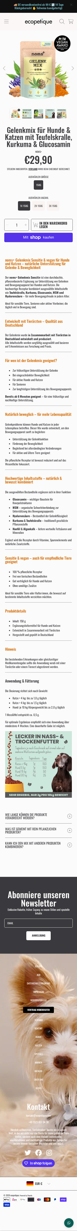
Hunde (39, 1037)
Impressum (38, 992)
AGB (38, 974)
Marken (38, 1062)
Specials (38, 1054)
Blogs (38, 1088)
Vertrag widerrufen (38, 1009)
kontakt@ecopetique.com (38, 1115)
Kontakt (39, 1028)
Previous (4, 68)
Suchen (38, 966)
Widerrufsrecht (38, 1000)
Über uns (38, 1079)
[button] (6, 21)
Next (72, 68)
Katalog (38, 1071)
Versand (32, 169)
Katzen (38, 1045)
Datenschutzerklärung (38, 983)
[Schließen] (71, 5)
